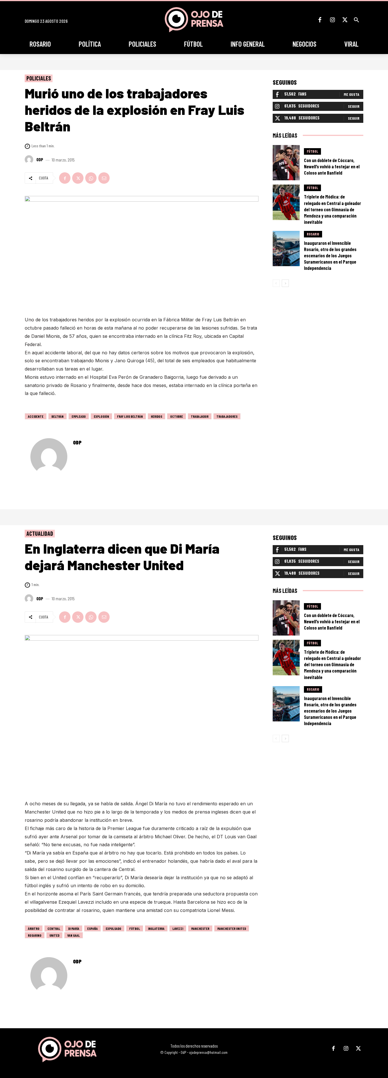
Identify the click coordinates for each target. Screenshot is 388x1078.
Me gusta (351, 94)
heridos (156, 416)
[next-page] (285, 283)
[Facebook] (320, 20)
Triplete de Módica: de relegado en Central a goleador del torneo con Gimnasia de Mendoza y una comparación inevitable (332, 209)
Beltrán (57, 416)
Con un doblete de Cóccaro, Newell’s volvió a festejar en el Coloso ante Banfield (332, 166)
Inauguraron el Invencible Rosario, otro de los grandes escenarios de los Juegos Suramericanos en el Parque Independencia (330, 255)
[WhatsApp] (91, 178)
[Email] (104, 178)
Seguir (353, 106)
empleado (79, 416)
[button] (356, 20)
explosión (101, 416)
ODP (39, 159)
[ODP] (30, 159)
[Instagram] (332, 20)
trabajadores (226, 416)
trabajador (199, 416)
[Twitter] (345, 20)
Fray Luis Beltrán (130, 416)
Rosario (313, 234)
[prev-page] (276, 283)
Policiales (38, 78)
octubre (176, 416)
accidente (35, 416)
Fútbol (312, 151)
